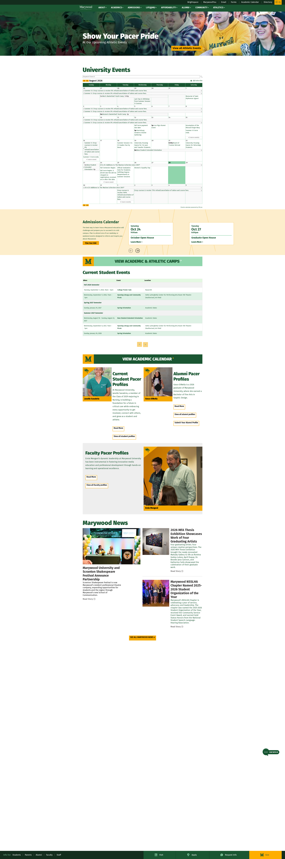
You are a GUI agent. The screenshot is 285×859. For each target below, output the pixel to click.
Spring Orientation (124, 308)
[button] (271, 752)
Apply (194, 855)
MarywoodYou (209, 2)
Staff (59, 855)
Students (16, 855)
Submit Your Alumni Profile (186, 422)
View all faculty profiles (97, 485)
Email (223, 2)
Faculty (49, 855)
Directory (268, 2)
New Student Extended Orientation (130, 318)
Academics (116, 7)
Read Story (88, 599)
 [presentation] (131, 251)
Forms (233, 2)
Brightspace (192, 2)
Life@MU (150, 7)
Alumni (185, 7)
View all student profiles (124, 436)
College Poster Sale (124, 290)
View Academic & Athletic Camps (147, 261)
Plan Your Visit (90, 243)
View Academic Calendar (147, 359)
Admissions (134, 7)
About (101, 7)
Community (201, 7)
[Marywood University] (86, 8)
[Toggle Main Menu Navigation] (278, 2)
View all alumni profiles (185, 414)
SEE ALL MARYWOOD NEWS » (142, 637)
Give (267, 855)
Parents (28, 855)
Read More (118, 428)
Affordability (168, 7)
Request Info (231, 855)
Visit (161, 855)
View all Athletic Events (187, 48)
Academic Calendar (250, 2)
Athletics (218, 7)
